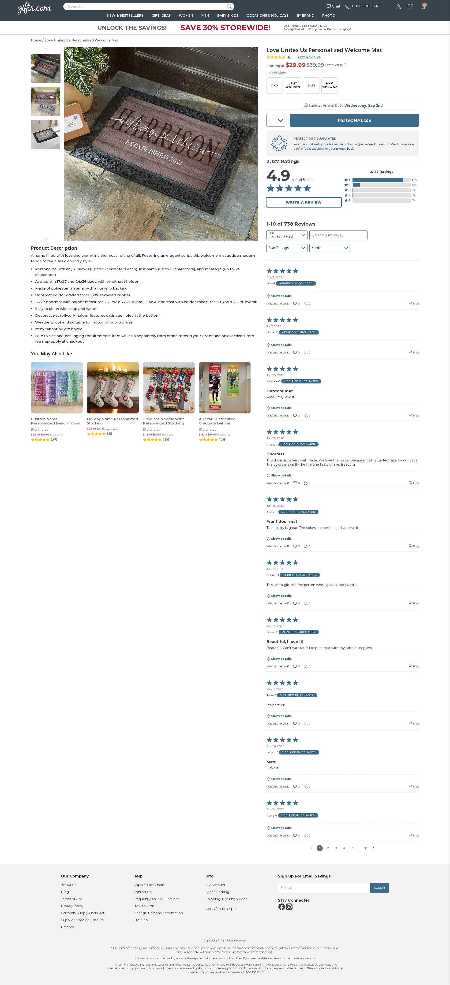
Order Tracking (217, 892)
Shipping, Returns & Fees (226, 899)
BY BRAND (305, 15)
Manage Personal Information (158, 913)
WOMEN (186, 15)
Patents (67, 927)
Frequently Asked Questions (156, 899)
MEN (205, 15)
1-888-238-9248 (366, 6)
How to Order (144, 906)
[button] (381, 180)
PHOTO (328, 15)
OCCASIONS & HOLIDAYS (268, 15)
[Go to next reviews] (373, 848)
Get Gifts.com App (221, 909)
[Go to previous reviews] (312, 848)
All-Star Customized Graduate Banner (217, 421)
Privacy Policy (72, 906)
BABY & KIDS (227, 15)
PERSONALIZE (354, 120)
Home (36, 40)
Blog (65, 892)
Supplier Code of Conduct (82, 920)
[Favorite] (410, 6)
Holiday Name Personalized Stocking (112, 421)
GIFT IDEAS (161, 15)
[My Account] (399, 6)
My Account (215, 885)
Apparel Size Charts (149, 885)
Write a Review (304, 202)
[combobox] (287, 235)
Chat (336, 6)
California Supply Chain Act (82, 913)
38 (365, 848)
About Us (68, 885)
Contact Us (142, 892)
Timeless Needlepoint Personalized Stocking (163, 421)
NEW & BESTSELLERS (125, 15)
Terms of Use (71, 899)
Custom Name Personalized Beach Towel (55, 421)
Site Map (140, 920)
